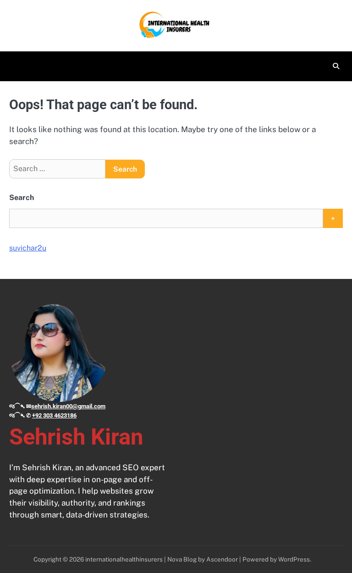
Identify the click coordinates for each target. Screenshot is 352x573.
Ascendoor (222, 559)
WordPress (294, 559)
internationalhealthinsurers (124, 559)
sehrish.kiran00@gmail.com (68, 406)
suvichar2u (27, 248)
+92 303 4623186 (54, 415)
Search (21, 197)
